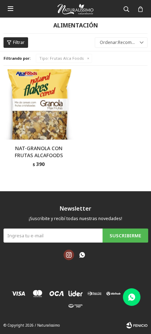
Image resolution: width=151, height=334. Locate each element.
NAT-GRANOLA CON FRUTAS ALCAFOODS (39, 152)
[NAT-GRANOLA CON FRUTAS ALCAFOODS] (39, 104)
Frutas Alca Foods (61, 58)
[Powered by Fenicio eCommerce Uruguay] (136, 325)
